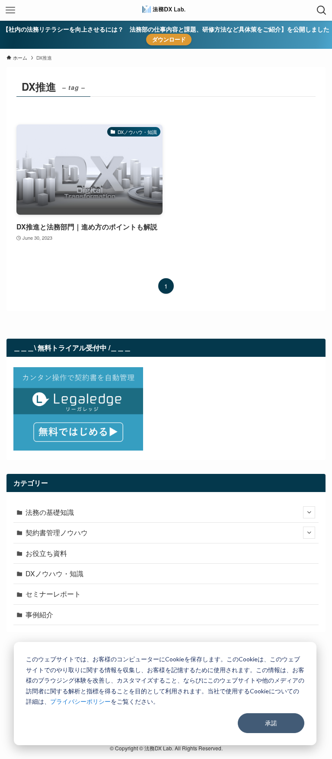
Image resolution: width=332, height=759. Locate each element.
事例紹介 (39, 614)
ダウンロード (169, 39)
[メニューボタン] (10, 10)
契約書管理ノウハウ (57, 532)
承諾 (271, 723)
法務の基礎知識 (50, 512)
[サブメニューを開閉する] (309, 512)
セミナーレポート (53, 594)
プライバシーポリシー (80, 701)
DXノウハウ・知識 (54, 573)
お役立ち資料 (46, 553)
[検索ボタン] (321, 10)
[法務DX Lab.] (166, 10)
